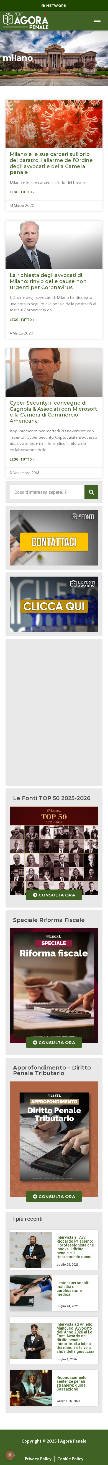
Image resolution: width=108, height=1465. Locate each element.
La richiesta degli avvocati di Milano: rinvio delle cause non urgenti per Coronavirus (48, 281)
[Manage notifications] (10, 1455)
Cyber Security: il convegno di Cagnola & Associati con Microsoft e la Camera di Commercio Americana (53, 412)
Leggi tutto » (22, 192)
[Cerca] (91, 492)
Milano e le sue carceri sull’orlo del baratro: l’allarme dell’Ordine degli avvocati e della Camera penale (51, 163)
